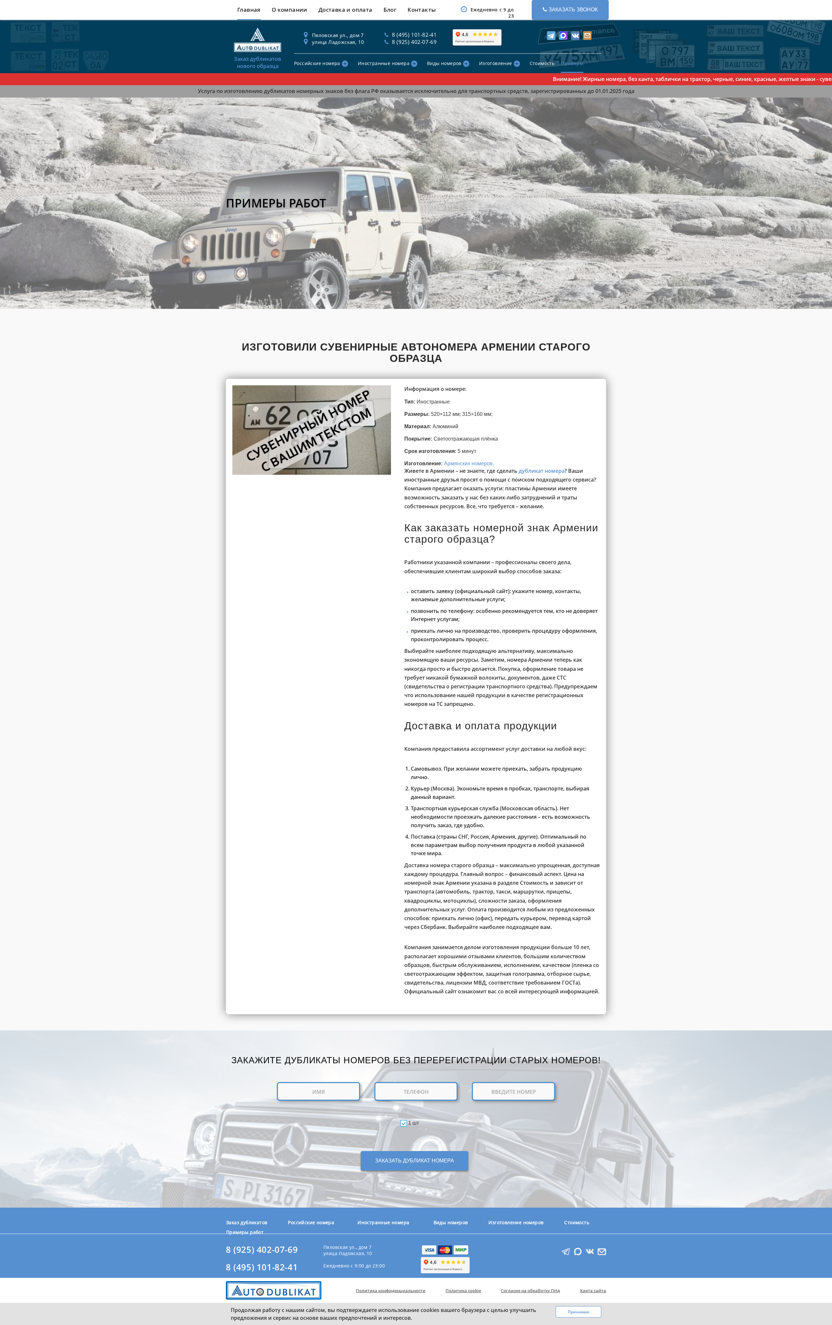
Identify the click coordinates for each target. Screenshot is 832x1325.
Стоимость (542, 63)
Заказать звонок (573, 9)
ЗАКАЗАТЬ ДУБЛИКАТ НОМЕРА (414, 1160)
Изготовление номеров (515, 1222)
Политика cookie (463, 1290)
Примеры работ (245, 1232)
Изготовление (495, 63)
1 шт (413, 1123)
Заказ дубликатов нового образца (257, 62)
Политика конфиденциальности (390, 1290)
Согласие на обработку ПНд (530, 1290)
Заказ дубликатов (246, 1222)
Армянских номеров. (469, 463)
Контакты (422, 9)
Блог (390, 9)
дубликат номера (542, 470)
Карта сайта (593, 1290)
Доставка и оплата (345, 9)
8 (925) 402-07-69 (262, 1249)
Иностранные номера (384, 63)
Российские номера (317, 63)
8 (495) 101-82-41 (262, 1267)
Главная (249, 9)
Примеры (572, 63)
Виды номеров (444, 63)
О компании (289, 9)
